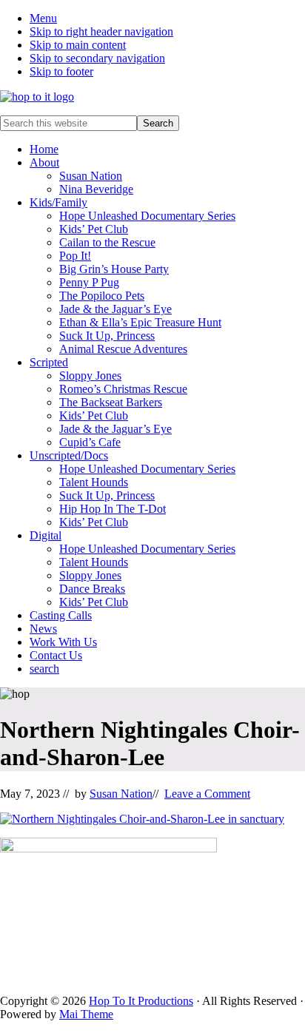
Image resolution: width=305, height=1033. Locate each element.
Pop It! (75, 255)
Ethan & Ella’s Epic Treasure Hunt (140, 322)
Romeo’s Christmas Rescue (123, 389)
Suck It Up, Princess (107, 335)
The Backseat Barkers (110, 402)
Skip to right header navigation (101, 31)
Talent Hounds (93, 482)
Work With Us (63, 642)
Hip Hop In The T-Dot (112, 508)
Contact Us (56, 655)
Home (44, 149)
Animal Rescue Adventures (123, 349)
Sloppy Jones (90, 375)
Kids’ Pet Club (93, 229)
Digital (45, 535)
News (43, 628)
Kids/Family (58, 202)
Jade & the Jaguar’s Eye (115, 309)
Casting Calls (61, 615)
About (44, 162)
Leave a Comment (207, 793)
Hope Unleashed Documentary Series (147, 215)
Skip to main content (78, 44)
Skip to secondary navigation (97, 58)
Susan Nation (90, 175)
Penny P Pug (89, 282)
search (44, 668)
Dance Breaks (92, 588)
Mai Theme (86, 1014)
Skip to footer (61, 71)
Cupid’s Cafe (90, 442)
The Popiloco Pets (101, 295)
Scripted (49, 362)
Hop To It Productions (141, 1001)
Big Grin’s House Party (114, 269)
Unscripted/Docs (69, 455)
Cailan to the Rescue (107, 242)
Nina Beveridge (96, 189)
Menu (43, 18)
